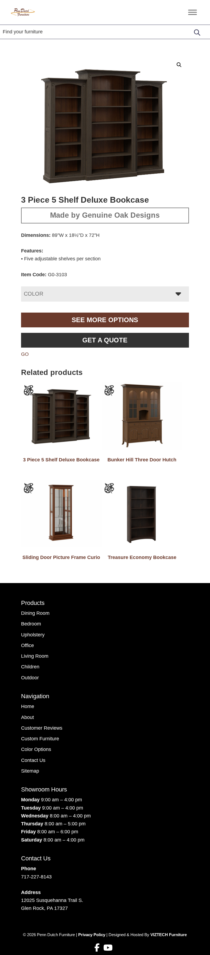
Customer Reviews (41, 728)
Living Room (34, 656)
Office (27, 645)
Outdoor (30, 677)
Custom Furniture (40, 738)
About (27, 717)
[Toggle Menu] (192, 12)
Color (33, 294)
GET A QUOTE (104, 340)
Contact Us (33, 760)
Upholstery (33, 634)
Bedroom (31, 624)
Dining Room (35, 613)
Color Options (36, 749)
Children (30, 666)
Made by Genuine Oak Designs (105, 215)
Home (27, 706)
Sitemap (30, 771)
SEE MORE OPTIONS (105, 320)
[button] (179, 65)
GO (25, 354)
